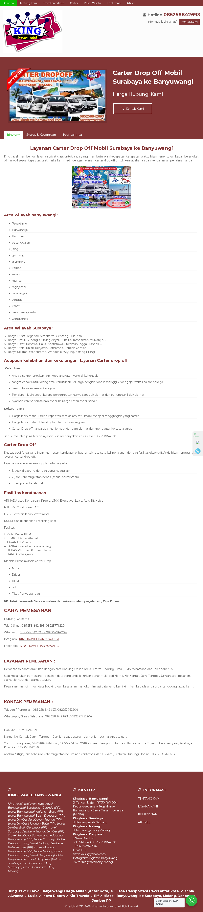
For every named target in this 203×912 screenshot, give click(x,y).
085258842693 (182, 14)
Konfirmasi (114, 3)
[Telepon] (197, 451)
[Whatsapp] (197, 443)
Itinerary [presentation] (13, 134)
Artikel (130, 3)
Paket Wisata (92, 3)
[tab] (13, 135)
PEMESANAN (147, 814)
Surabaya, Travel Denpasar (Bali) (31, 867)
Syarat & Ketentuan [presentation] (41, 134)
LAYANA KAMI (148, 806)
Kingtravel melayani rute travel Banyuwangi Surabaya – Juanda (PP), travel (34, 807)
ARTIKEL (144, 822)
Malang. (13, 871)
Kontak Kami (189, 21)
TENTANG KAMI (149, 798)
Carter (74, 3)
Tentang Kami (28, 3)
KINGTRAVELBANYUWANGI (39, 639)
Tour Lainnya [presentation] (72, 134)
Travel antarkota (53, 3)
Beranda (8, 3)
